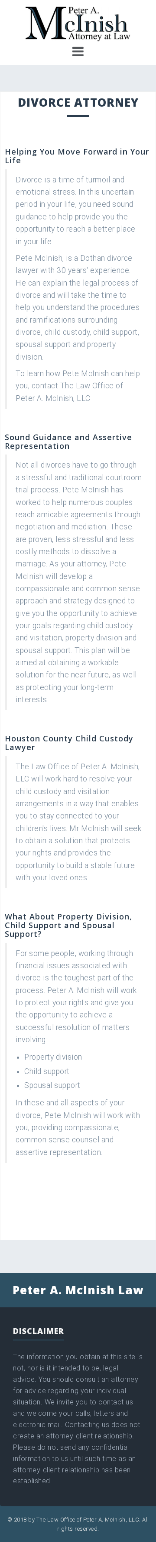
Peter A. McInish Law (78, 1290)
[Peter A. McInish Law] (78, 23)
